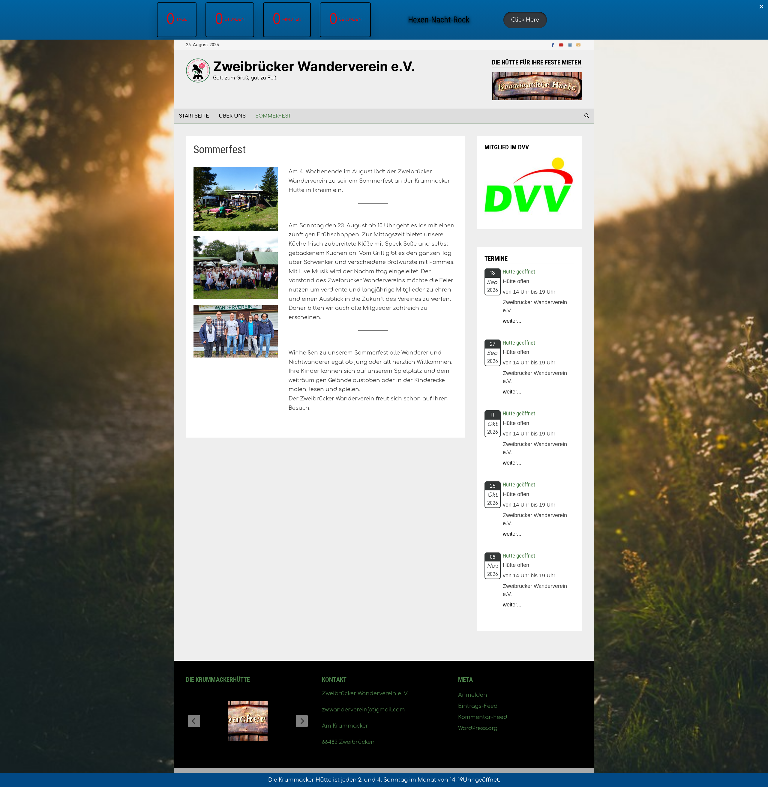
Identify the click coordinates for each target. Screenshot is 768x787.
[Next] (302, 721)
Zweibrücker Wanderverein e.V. (314, 66)
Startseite (194, 116)
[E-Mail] (578, 45)
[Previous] (194, 721)
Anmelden (472, 695)
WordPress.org (477, 728)
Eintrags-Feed (478, 706)
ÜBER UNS (232, 116)
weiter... (512, 321)
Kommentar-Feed (482, 717)
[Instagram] (571, 45)
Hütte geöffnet (519, 271)
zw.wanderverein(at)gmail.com (363, 710)
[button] (525, 20)
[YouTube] (562, 45)
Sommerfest (273, 116)
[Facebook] (553, 45)
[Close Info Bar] (761, 7)
